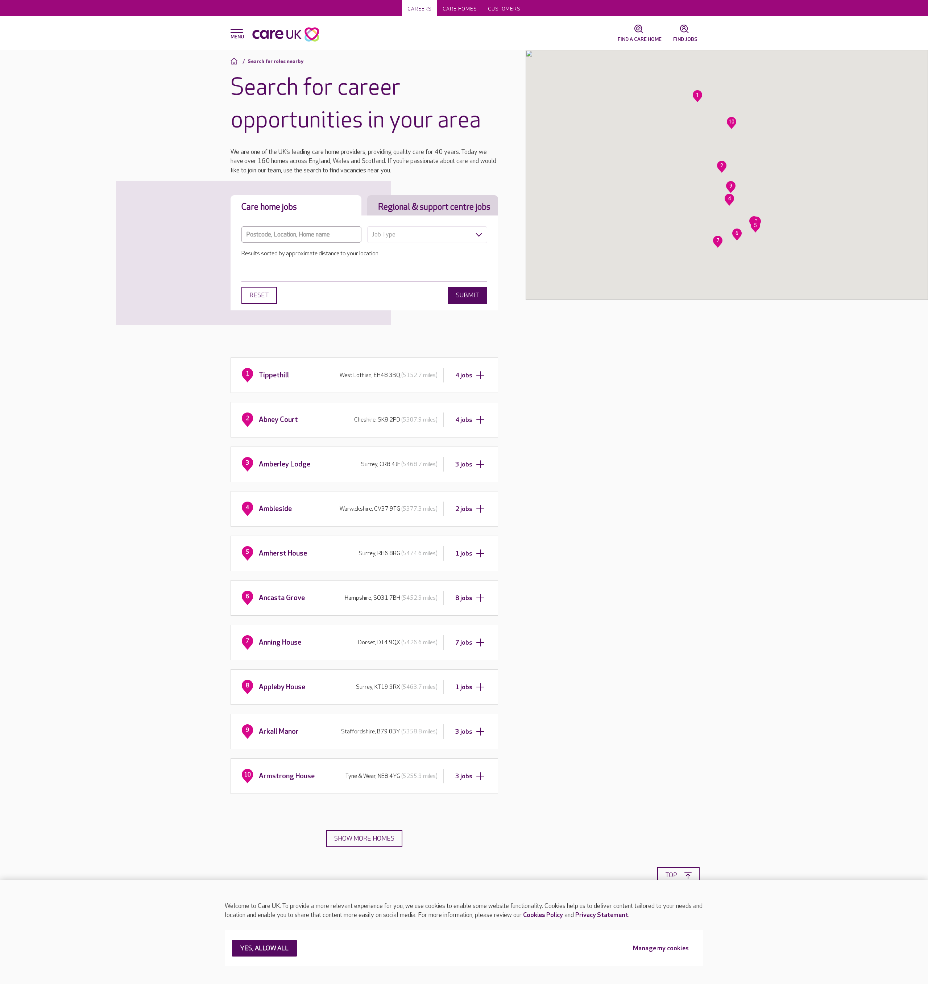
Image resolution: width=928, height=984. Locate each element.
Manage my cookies (661, 948)
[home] (235, 61)
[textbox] (427, 235)
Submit (467, 295)
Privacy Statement (601, 915)
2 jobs (463, 509)
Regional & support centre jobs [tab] (434, 207)
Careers (419, 9)
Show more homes (364, 838)
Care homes (460, 9)
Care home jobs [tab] (269, 207)
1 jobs (463, 553)
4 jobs (463, 375)
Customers (504, 9)
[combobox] (427, 235)
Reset (259, 295)
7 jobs (463, 642)
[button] (697, 96)
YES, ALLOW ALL (264, 948)
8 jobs (463, 598)
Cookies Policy (543, 915)
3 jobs (463, 464)
